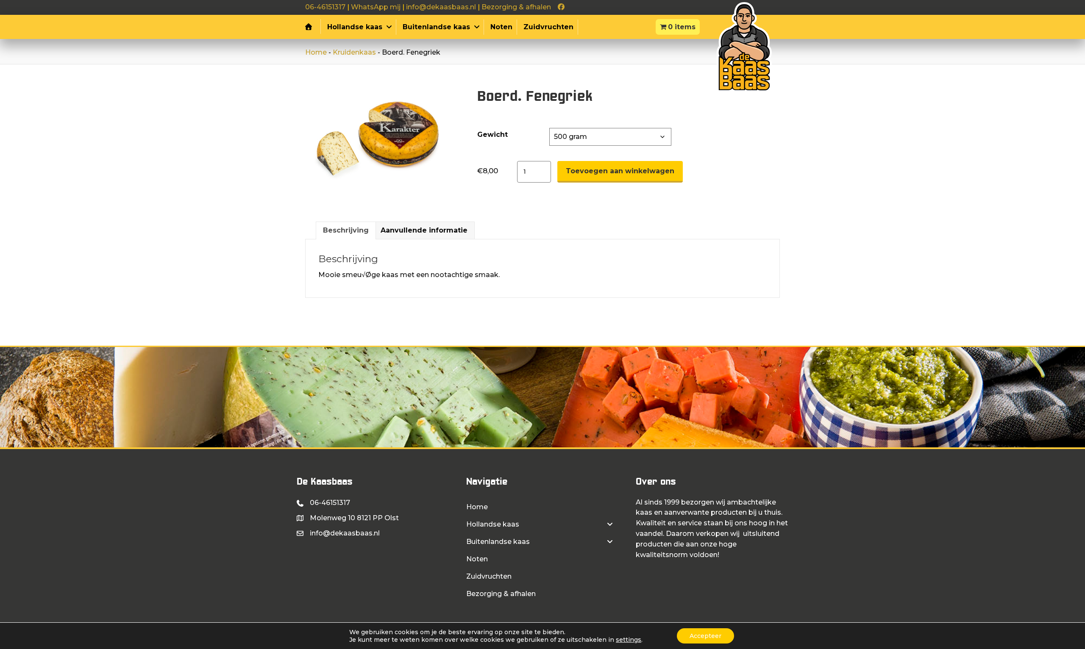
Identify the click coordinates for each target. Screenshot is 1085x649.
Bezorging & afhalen (516, 7)
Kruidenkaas (354, 52)
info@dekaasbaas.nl (441, 7)
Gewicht (492, 134)
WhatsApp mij (376, 7)
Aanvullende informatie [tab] (424, 230)
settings (628, 639)
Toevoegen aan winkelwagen (620, 171)
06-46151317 (325, 7)
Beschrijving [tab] (346, 230)
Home (316, 52)
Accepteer (705, 636)
